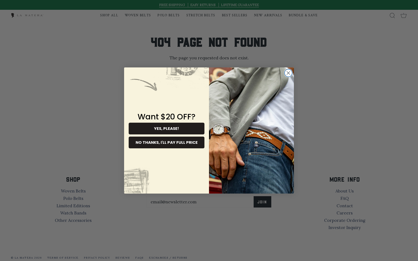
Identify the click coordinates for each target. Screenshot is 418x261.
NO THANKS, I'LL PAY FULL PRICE (167, 142)
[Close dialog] (288, 73)
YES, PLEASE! (166, 128)
